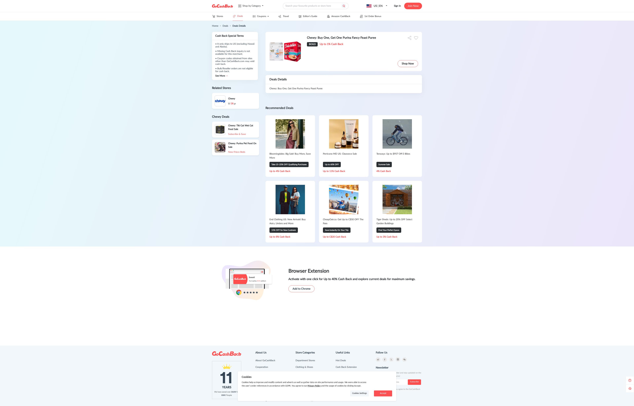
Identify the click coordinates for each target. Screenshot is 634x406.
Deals (240, 16)
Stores (220, 16)
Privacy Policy (314, 386)
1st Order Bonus (372, 16)
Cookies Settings (359, 393)
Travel (286, 16)
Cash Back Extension (346, 367)
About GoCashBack (265, 360)
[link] (215, 26)
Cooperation (261, 367)
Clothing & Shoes (304, 367)
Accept (383, 393)
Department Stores (305, 360)
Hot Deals (341, 360)
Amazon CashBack (340, 16)
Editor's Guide (310, 16)
